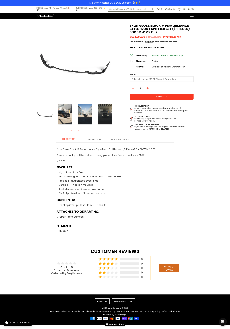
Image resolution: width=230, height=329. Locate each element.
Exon (132, 47)
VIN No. (133, 74)
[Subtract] (133, 88)
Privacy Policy (154, 311)
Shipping (149, 41)
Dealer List (79, 311)
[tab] (68, 139)
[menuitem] (166, 9)
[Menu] (192, 16)
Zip (114, 311)
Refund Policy (168, 311)
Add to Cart (162, 96)
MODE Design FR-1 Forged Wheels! (51, 8)
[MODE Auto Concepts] (45, 16)
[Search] (152, 9)
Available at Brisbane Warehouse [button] (167, 67)
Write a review (169, 268)
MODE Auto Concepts (111, 308)
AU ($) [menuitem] (191, 9)
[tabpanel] (115, 190)
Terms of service (138, 311)
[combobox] (129, 9)
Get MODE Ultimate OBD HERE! (88, 8)
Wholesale (90, 311)
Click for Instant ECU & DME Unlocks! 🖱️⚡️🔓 (115, 2)
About (70, 311)
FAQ (52, 311)
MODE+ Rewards (103, 311)
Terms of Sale (123, 311)
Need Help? (61, 311)
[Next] (78, 130)
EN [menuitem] (184, 9)
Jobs (177, 311)
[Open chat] (223, 322)
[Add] (147, 88)
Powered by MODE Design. (115, 314)
